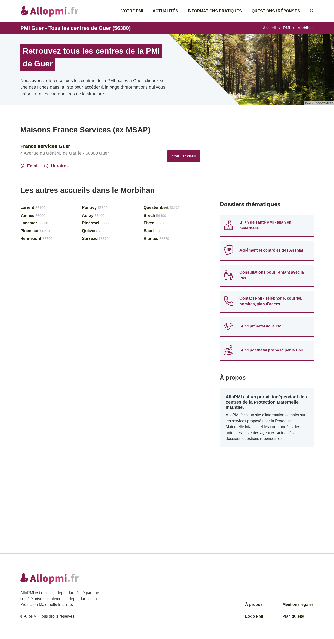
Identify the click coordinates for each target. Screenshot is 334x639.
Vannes (32, 215)
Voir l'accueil (184, 156)
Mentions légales (298, 605)
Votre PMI (132, 11)
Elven (154, 223)
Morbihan (305, 28)
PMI (286, 28)
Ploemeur (35, 231)
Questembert (162, 207)
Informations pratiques (215, 11)
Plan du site (293, 616)
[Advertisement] (267, 159)
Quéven (95, 231)
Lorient (32, 207)
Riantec (156, 238)
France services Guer (45, 146)
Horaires (60, 165)
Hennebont (36, 238)
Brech (155, 215)
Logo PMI (254, 616)
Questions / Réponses (276, 11)
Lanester (34, 223)
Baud (154, 231)
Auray (93, 215)
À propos (254, 605)
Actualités (165, 11)
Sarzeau (95, 238)
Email (33, 165)
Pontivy (95, 207)
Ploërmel (96, 223)
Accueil (269, 28)
